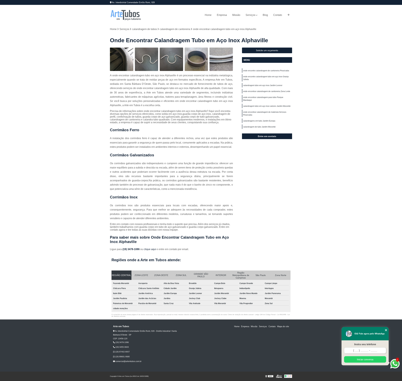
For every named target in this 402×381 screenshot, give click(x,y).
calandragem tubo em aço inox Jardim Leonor (262, 85)
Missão (236, 15)
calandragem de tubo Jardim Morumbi (259, 127)
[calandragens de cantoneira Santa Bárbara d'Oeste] (196, 59)
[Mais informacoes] (288, 15)
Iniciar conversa (365, 359)
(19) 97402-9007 (122, 352)
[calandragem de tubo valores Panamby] (221, 59)
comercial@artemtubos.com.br (128, 361)
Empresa (222, 15)
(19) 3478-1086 (131, 249)
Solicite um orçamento (267, 50)
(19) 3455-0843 (122, 347)
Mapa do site (283, 326)
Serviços (250, 15)
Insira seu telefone (365, 344)
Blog (265, 15)
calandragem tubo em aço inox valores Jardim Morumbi (267, 106)
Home (208, 15)
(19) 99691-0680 (122, 357)
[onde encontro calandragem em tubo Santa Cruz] (121, 59)
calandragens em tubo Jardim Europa (259, 121)
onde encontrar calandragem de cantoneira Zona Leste (266, 91)
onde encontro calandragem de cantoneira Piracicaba (266, 71)
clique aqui (150, 249)
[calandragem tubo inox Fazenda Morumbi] (146, 59)
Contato (277, 15)
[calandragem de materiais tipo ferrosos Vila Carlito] (171, 59)
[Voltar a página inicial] (125, 15)
